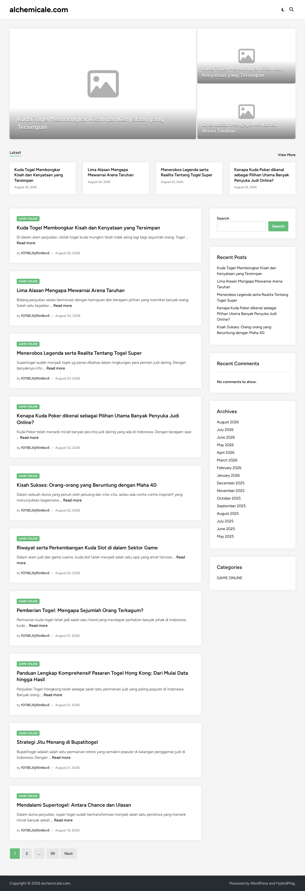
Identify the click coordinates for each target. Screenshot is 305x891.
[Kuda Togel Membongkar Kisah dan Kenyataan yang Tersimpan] (103, 84)
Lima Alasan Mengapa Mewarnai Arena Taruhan (71, 290)
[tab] (15, 151)
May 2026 (225, 445)
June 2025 (226, 528)
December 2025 (230, 483)
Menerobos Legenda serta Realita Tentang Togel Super (79, 353)
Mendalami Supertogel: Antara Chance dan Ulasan (74, 805)
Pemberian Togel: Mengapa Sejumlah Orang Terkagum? (80, 610)
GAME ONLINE (28, 218)
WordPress (259, 883)
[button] (174, 34)
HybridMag (285, 883)
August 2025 (228, 513)
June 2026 (226, 437)
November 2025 (230, 490)
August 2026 (228, 422)
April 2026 (225, 452)
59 (53, 853)
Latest (15, 152)
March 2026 (227, 460)
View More (286, 155)
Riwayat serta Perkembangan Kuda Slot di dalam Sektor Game (87, 548)
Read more (26, 243)
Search (223, 218)
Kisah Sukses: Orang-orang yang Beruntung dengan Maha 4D (87, 485)
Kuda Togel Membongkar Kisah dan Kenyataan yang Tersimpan (38, 174)
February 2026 (229, 468)
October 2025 (229, 498)
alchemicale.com (39, 9)
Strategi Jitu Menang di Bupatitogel (57, 742)
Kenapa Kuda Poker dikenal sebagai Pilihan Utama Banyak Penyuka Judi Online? (261, 174)
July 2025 (225, 521)
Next (68, 853)
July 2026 (225, 429)
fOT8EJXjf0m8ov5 (35, 253)
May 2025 (225, 536)
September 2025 (231, 506)
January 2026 (228, 475)
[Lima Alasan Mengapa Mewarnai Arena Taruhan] (246, 111)
